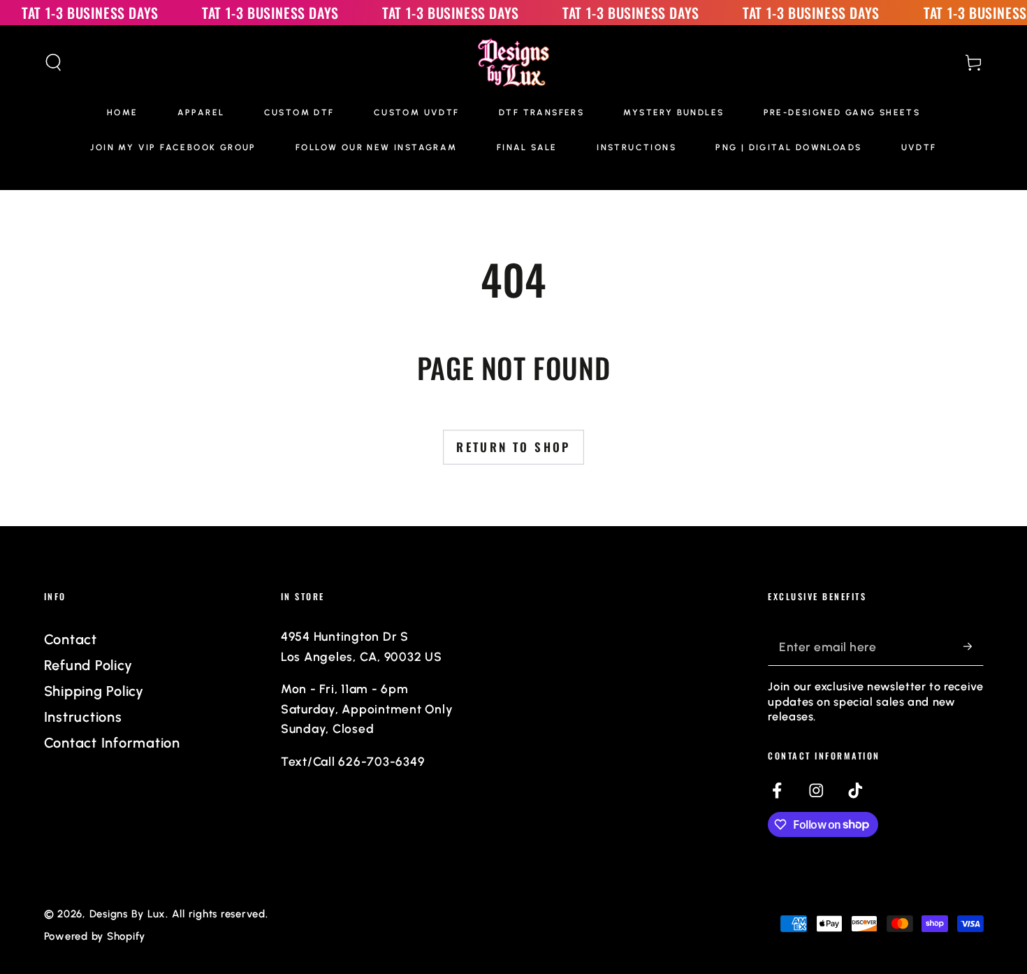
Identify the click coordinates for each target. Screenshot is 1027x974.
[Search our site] (53, 62)
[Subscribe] (973, 646)
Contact (70, 639)
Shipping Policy (94, 691)
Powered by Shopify (95, 936)
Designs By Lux (127, 914)
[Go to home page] (514, 62)
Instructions (83, 716)
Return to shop (513, 447)
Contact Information (112, 742)
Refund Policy (88, 665)
